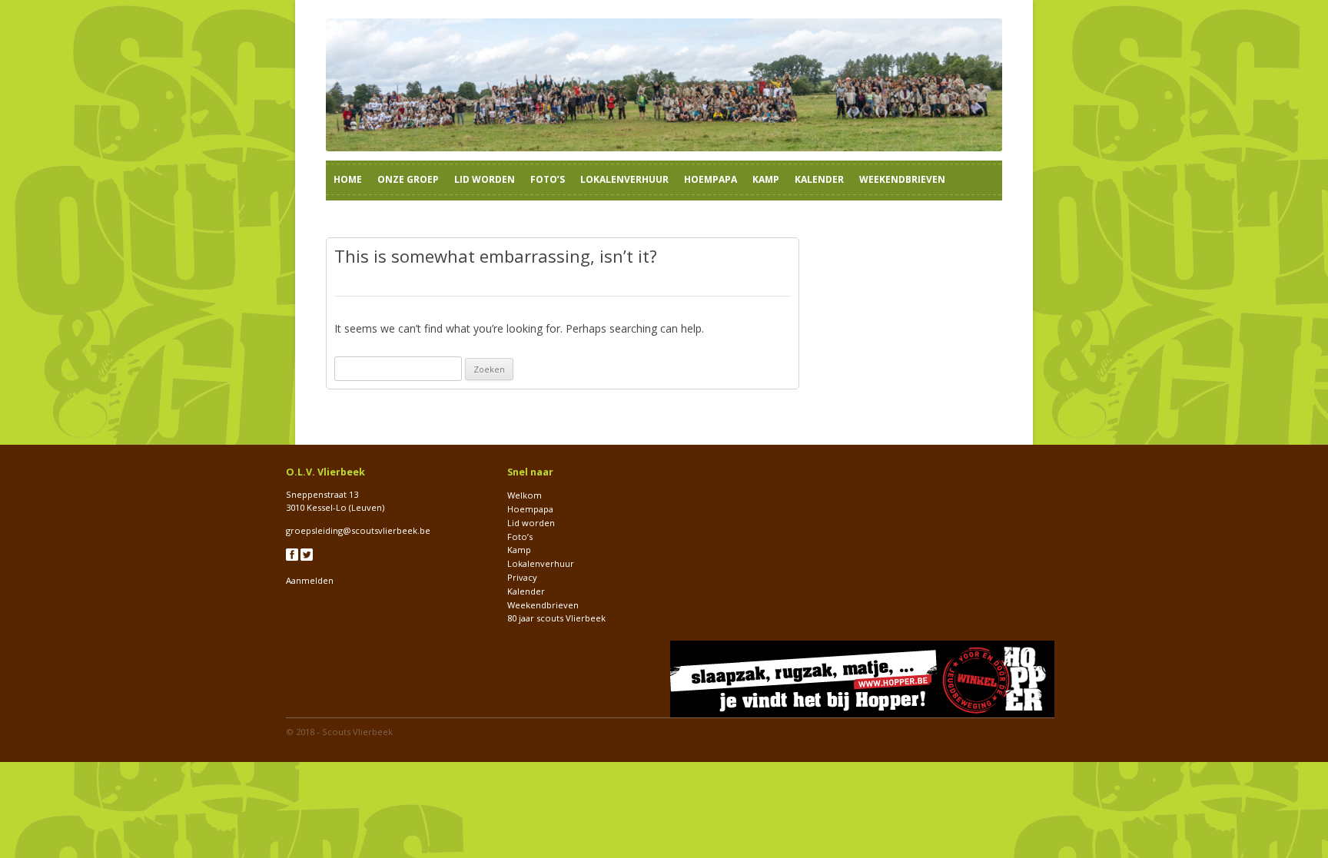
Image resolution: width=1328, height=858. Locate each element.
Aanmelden (310, 580)
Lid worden (484, 179)
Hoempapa (710, 179)
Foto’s (547, 179)
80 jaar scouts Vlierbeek (556, 618)
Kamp (765, 179)
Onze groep (408, 179)
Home (348, 179)
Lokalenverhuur (624, 179)
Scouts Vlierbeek (357, 731)
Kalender (819, 179)
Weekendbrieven (902, 179)
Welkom (524, 495)
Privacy (522, 577)
